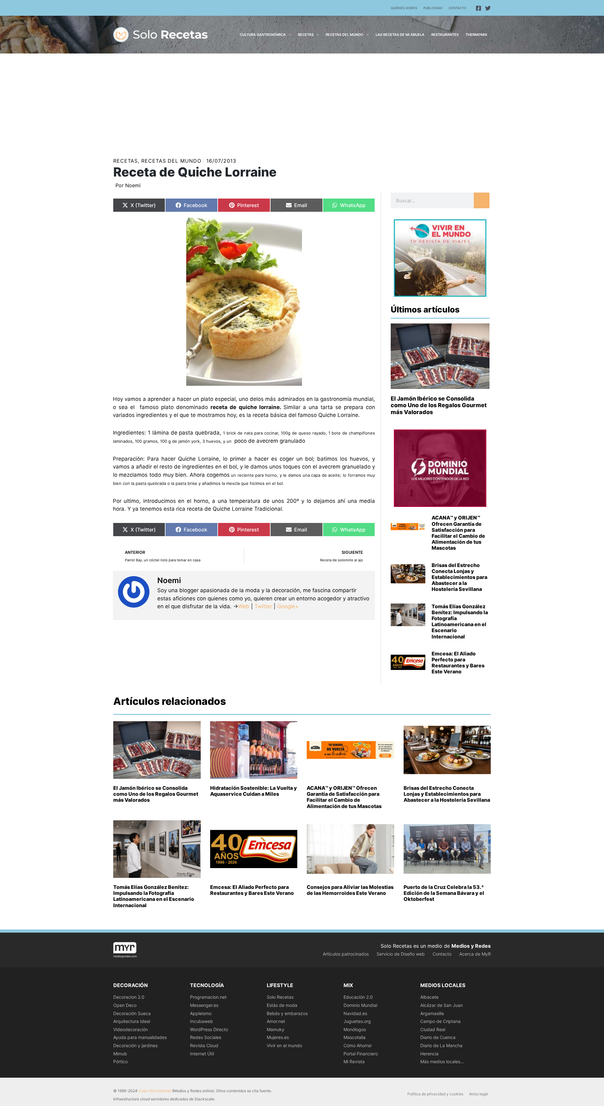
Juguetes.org (357, 1021)
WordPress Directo (209, 1029)
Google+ (287, 606)
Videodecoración (130, 1029)
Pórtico (120, 1061)
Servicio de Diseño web (401, 954)
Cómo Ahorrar (358, 1045)
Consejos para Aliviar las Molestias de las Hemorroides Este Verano (350, 890)
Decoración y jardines (135, 1045)
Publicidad (432, 8)
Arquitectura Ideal (131, 1021)
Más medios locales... (442, 1061)
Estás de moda (282, 1005)
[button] (288, 34)
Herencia (429, 1053)
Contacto (457, 8)
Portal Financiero (361, 1053)
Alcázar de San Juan (441, 1005)
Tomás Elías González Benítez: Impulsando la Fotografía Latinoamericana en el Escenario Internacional (460, 621)
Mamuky (275, 1029)
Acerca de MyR (475, 954)
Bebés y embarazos (287, 1013)
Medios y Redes (471, 946)
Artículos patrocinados (346, 954)
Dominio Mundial (360, 1005)
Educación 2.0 (358, 997)
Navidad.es (355, 1013)
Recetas (125, 161)
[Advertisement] (302, 101)
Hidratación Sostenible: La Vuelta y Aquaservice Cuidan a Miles (253, 791)
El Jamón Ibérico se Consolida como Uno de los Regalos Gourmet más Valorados (439, 405)
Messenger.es (204, 1005)
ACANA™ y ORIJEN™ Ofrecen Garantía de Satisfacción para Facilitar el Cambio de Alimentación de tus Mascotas (458, 532)
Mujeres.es (278, 1037)
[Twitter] (488, 8)
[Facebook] (478, 8)
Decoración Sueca (132, 1013)
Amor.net (276, 1021)
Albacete (429, 997)
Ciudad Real (432, 1029)
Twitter (263, 606)
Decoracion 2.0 (128, 997)
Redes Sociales (205, 1037)
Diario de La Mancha (441, 1045)
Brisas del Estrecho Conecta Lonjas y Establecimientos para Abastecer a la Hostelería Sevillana (459, 577)
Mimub (120, 1053)
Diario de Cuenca (438, 1037)
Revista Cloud (204, 1045)
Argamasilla (432, 1013)
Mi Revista (354, 1061)
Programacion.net (208, 997)
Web (243, 606)
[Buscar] (481, 200)
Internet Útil (202, 1053)
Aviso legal (478, 1094)
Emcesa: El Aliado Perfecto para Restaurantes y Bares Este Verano (458, 662)
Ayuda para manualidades (140, 1037)
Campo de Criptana (440, 1021)
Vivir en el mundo (284, 1045)
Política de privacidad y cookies (435, 1094)
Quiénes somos (404, 8)
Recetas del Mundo (171, 161)
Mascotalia (355, 1037)
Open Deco (125, 1005)
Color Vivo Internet (154, 1090)
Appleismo (200, 1013)
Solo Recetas (280, 997)
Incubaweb (201, 1021)
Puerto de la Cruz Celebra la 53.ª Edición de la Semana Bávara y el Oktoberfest (444, 893)
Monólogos (355, 1029)
